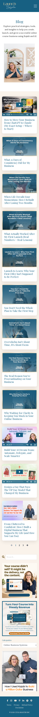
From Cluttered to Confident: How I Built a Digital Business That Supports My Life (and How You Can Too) (19, 529)
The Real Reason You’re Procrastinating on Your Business (17, 378)
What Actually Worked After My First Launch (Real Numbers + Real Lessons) (19, 236)
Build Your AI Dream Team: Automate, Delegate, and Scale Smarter (19, 452)
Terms (9, 705)
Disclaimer (19, 708)
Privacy (16, 705)
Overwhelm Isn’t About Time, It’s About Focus (17, 343)
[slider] (17, 114)
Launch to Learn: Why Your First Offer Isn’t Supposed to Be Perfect (19, 273)
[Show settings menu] (31, 114)
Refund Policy (27, 705)
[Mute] (27, 114)
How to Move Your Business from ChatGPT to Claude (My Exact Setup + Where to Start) (19, 124)
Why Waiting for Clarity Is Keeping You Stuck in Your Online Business (18, 415)
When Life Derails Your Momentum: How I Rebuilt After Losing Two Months (19, 199)
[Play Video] (4, 114)
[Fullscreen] (35, 114)
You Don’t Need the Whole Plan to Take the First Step (18, 309)
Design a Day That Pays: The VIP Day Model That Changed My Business (17, 489)
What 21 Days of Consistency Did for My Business (17, 162)
